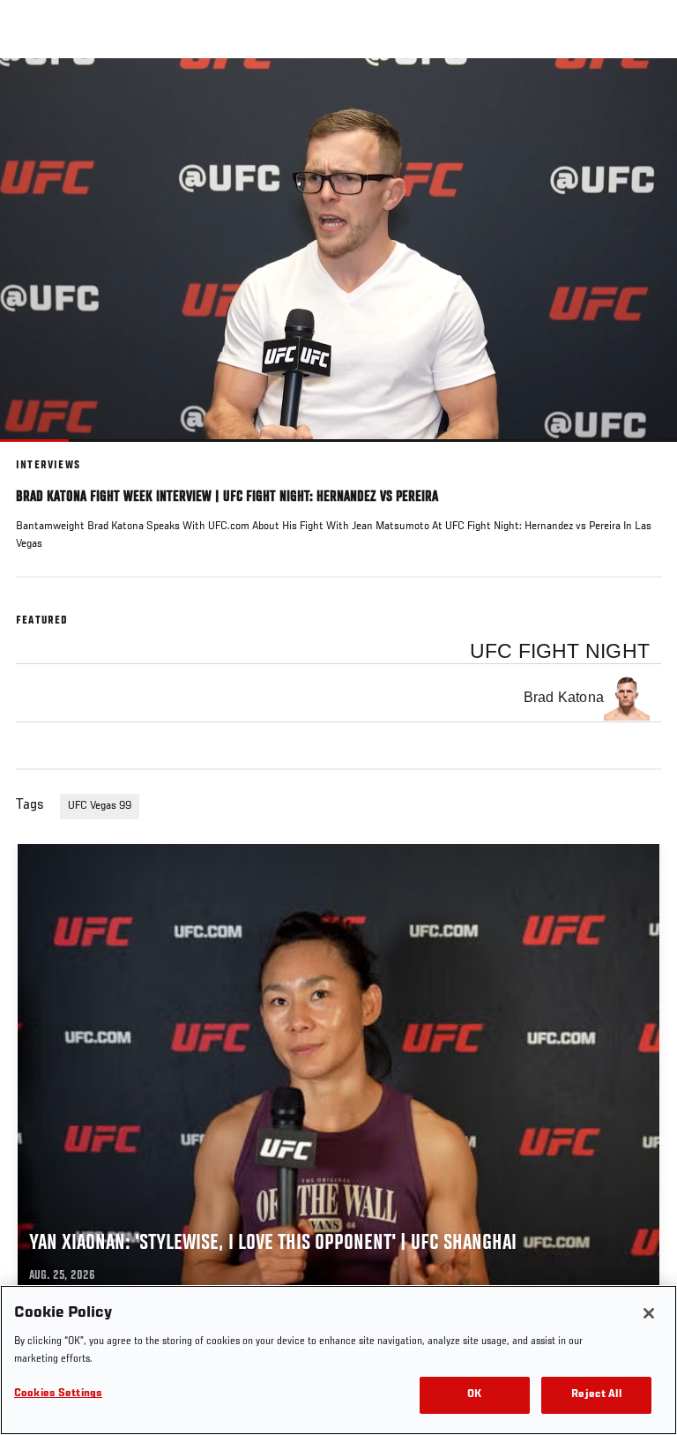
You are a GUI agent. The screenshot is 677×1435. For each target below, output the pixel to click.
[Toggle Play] (37, 452)
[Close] (648, 1313)
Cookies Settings (58, 1394)
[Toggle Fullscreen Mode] (641, 452)
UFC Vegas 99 (99, 806)
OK (474, 1395)
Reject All (596, 1395)
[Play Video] (339, 250)
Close (645, 92)
